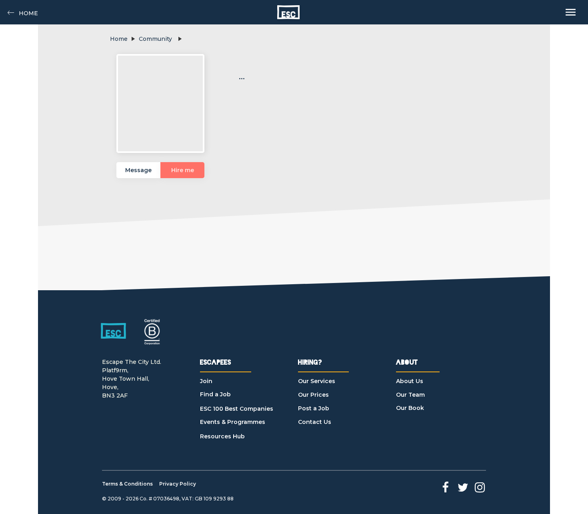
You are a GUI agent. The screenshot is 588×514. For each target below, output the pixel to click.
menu (570, 12)
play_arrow (132, 38)
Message (138, 170)
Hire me (182, 170)
